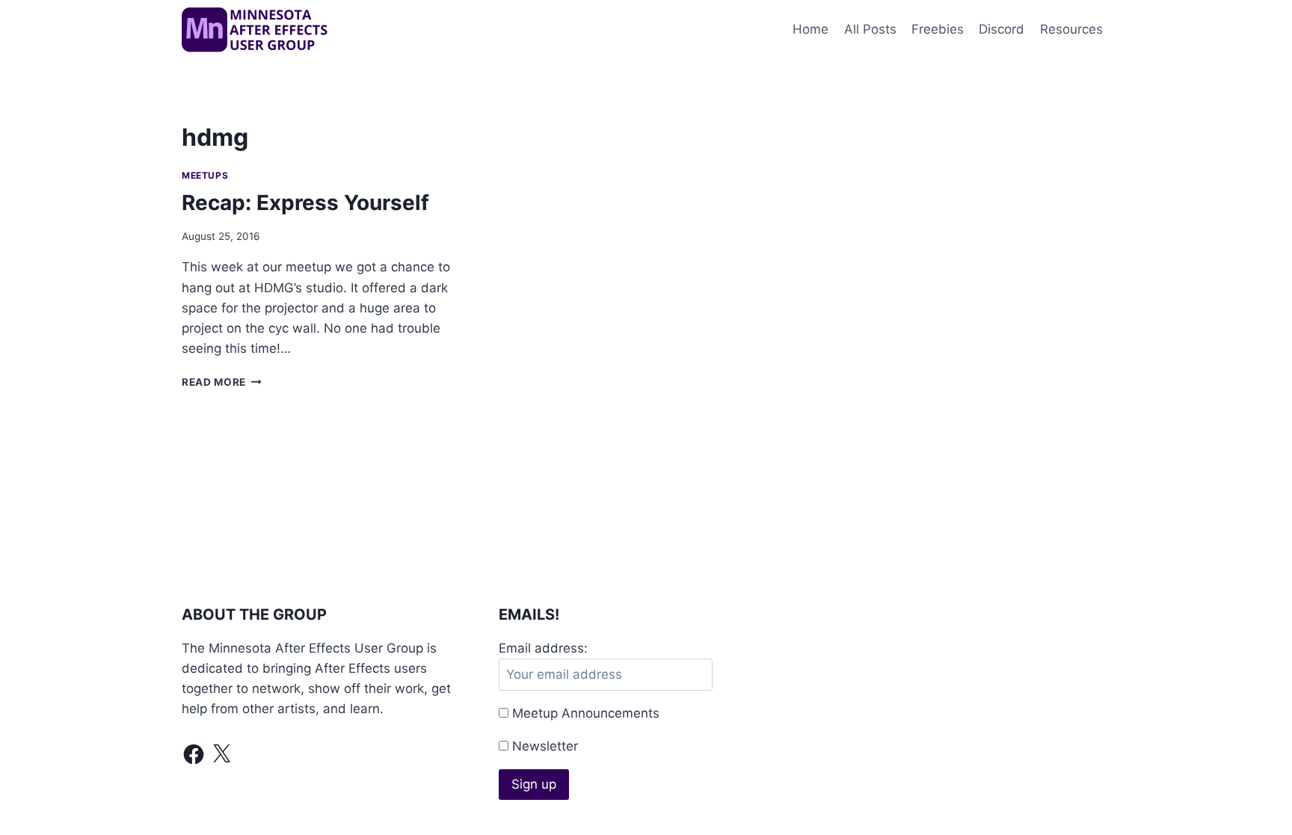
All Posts (870, 29)
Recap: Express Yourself (305, 202)
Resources (1071, 29)
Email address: (543, 648)
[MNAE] (256, 29)
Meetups (205, 175)
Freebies (937, 29)
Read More (222, 382)
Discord (1001, 29)
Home (810, 29)
